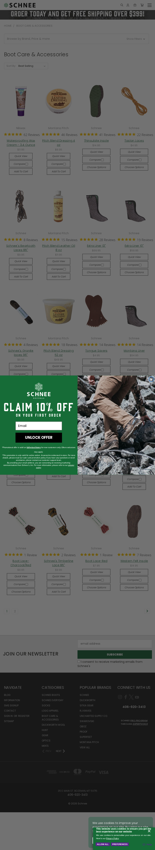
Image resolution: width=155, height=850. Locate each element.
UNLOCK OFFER (38, 437)
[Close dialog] (151, 379)
